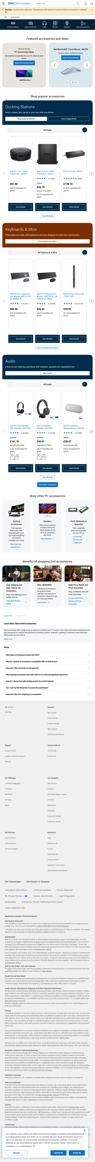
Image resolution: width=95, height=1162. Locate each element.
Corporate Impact (54, 816)
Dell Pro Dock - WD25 (72, 171)
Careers (50, 789)
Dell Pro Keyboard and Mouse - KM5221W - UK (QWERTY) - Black (47, 296)
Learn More (41, 602)
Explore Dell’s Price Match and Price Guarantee (76, 601)
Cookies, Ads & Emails (42, 896)
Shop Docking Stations (26, 119)
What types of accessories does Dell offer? (23, 655)
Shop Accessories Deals (24, 63)
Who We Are (52, 783)
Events (50, 849)
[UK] (6, 17)
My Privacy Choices (14, 896)
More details (47, 971)
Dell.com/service (11, 1001)
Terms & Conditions (42, 890)
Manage (16, 1153)
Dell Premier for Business (38, 882)
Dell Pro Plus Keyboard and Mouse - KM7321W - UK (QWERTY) (20, 296)
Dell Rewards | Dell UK (43, 949)
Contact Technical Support (15, 756)
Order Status (52, 718)
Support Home (10, 751)
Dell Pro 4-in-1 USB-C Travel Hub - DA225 (46, 172)
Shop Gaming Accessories (15, 545)
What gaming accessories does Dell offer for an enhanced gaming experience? (37, 675)
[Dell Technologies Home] (19, 3)
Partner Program (11, 849)
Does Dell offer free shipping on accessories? (24, 694)
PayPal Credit (74, 1107)
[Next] (91, 173)
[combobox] (57, 4)
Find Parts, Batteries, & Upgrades (77, 540)
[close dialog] (91, 9)
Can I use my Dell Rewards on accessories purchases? (27, 688)
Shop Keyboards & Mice (47, 241)
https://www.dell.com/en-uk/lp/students (53, 926)
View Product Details (71, 58)
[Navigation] (3, 3)
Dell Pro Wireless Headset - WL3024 (45, 427)
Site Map (8, 712)
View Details (21, 207)
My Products (52, 729)
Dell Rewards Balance (56, 734)
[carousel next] (87, 65)
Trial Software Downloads (57, 871)
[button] (86, 3)
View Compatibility (68, 119)
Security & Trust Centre (56, 865)
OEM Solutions (10, 843)
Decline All (58, 1153)
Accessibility (10, 902)
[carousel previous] (54, 65)
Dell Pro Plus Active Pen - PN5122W (73, 295)
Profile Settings (53, 724)
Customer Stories (54, 822)
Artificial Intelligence (12, 783)
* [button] (82, 593)
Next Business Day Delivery (48, 1095)
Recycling (51, 811)
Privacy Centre (53, 860)
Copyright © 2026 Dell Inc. (16, 890)
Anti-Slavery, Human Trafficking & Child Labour (42, 902)
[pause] (66, 82)
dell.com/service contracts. (42, 1070)
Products (8, 789)
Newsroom (52, 805)
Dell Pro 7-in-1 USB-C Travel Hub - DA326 (19, 172)
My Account (52, 713)
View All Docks (47, 216)
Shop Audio (47, 373)
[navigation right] (93, 24)
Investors (51, 800)
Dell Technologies (13, 882)
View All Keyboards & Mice (47, 348)
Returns (8, 762)
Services (8, 800)
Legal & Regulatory (66, 896)
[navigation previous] (10, 129)
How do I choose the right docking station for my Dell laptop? (30, 681)
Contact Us (52, 756)
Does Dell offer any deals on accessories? (22, 668)
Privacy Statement (65, 890)
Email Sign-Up (53, 854)
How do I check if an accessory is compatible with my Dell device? (32, 662)
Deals (7, 805)
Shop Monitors (46, 539)
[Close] (84, 1130)
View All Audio (47, 477)
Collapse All (20, 616)
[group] (71, 65)
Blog (49, 838)
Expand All (8, 616)
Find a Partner (10, 838)
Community (52, 751)
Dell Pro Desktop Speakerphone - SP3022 (73, 427)
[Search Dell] (78, 3)
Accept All (77, 1153)
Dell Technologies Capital (57, 794)
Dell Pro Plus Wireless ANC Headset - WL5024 (20, 427)
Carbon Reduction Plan (15, 908)
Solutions (8, 794)
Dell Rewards (52, 843)
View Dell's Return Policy (13, 602)
